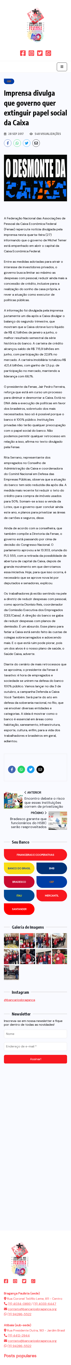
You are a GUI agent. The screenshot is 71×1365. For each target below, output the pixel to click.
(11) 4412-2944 (19, 1335)
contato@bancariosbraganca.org (32, 1309)
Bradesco (19, 882)
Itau (19, 895)
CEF (52, 882)
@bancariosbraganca (19, 1000)
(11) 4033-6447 (44, 1304)
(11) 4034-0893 (19, 1304)
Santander (19, 909)
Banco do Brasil (19, 868)
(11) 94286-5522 (19, 1314)
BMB (51, 868)
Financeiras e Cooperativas (35, 854)
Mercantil (52, 895)
